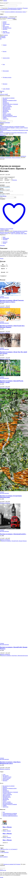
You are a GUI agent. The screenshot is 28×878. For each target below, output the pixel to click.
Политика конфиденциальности (10, 815)
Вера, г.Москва (7, 827)
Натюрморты (6, 102)
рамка (1, 180)
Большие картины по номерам (10, 116)
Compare (2, 229)
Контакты (5, 29)
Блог (4, 25)
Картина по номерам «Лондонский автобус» (13, 534)
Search (14, 19)
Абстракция (5, 110)
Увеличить (2, 162)
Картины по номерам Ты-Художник (12, 864)
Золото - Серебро (7, 801)
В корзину (3, 198)
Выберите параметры (5, 307)
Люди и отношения (7, 106)
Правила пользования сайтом (9, 814)
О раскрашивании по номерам (10, 813)
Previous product (3, 129)
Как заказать (5, 775)
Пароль (2, 5)
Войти (2, 14)
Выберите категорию (5, 122)
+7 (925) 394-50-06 (4, 852)
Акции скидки (6, 24)
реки (22, 233)
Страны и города (7, 105)
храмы (25, 233)
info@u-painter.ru (4, 856)
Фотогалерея (6, 26)
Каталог (4, 23)
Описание (2, 245)
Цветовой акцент (7, 109)
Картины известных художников (10, 104)
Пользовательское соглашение (15, 8)
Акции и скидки (6, 778)
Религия (5, 112)
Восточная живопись (8, 115)
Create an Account (11, 18)
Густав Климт (17, 233)
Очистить (14, 180)
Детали (1, 258)
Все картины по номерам (8, 98)
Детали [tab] (4, 243)
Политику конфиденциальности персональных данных (14, 9)
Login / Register (6, 32)
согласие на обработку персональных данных (15, 11)
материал (2, 177)
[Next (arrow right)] (1, 869)
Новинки (5, 99)
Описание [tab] (5, 241)
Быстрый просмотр (4, 297)
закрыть (5, 0)
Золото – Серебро (7, 113)
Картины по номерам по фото (10, 100)
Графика (5, 117)
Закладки (5, 31)
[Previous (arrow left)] (0, 869)
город (12, 233)
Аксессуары (5, 118)
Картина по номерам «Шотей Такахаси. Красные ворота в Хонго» (12, 302)
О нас (4, 774)
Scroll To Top (3, 870)
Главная (4, 21)
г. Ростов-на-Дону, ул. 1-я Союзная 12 (8, 849)
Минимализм (6, 111)
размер (1, 178)
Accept (1, 877)
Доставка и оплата (7, 27)
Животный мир (6, 107)
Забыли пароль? (3, 16)
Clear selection (3, 196)
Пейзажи (5, 101)
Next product (3, 135)
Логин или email (4, 3)
